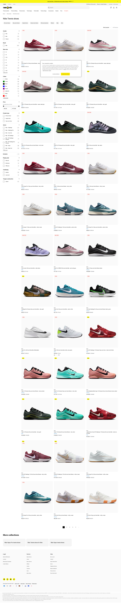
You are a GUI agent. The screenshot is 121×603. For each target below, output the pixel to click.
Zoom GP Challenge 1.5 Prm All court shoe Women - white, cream (67, 474)
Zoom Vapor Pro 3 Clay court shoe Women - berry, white (32, 186)
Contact (51, 559)
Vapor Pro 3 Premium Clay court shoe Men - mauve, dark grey (98, 63)
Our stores (110, 4)
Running (9, 4)
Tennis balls (36, 10)
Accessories (51, 10)
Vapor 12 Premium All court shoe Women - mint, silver (64, 432)
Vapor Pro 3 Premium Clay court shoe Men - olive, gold (64, 104)
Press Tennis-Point (53, 573)
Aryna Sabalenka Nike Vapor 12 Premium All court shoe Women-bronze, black (101, 391)
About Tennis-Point (53, 561)
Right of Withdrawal (6, 556)
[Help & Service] (111, 7)
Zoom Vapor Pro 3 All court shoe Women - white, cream (97, 474)
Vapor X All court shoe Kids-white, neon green (63, 350)
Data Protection (45, 70)
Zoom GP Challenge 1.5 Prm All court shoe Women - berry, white (34, 474)
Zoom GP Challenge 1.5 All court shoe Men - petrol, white (65, 227)
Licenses (4, 559)
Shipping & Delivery (53, 566)
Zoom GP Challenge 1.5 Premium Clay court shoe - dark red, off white (100, 350)
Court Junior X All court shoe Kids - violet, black (30, 268)
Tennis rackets (6, 10)
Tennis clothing (14, 10)
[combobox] (68, 7)
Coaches (28, 568)
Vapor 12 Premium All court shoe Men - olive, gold (31, 432)
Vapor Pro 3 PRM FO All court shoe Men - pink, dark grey (65, 268)
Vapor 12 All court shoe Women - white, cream (95, 186)
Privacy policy (17, 583)
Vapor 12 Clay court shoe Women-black (94, 268)
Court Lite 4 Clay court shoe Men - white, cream (95, 515)
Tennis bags (29, 10)
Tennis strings (43, 10)
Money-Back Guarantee (7, 561)
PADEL (14, 4)
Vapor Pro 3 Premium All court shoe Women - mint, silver (32, 145)
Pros (61, 10)
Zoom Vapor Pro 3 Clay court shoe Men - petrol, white (97, 227)
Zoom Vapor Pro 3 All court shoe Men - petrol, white (31, 515)
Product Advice (53, 570)
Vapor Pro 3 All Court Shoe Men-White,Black (30, 350)
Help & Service (29, 556)
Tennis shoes (22, 10)
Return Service (29, 561)
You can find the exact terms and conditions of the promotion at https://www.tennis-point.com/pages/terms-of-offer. (23, 600)
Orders (28, 559)
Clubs (28, 570)
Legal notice (22, 583)
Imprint (50, 70)
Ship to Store (29, 573)
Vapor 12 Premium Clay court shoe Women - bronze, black (32, 391)
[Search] (48, 7)
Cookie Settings (5, 563)
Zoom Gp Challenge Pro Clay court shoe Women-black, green (98, 309)
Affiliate (28, 563)
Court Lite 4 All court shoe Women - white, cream (63, 515)
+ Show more (5, 72)
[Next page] (79, 527)
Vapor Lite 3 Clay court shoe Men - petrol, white (63, 309)
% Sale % (66, 10)
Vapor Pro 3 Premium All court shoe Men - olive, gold (64, 145)
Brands (57, 10)
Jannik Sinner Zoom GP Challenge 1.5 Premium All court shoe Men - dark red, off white (101, 433)
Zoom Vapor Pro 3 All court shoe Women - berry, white (32, 63)
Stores (51, 563)
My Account (52, 556)
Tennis (4, 4)
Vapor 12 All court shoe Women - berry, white (63, 186)
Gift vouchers (115, 4)
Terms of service (28, 583)
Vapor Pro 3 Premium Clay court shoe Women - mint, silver (65, 391)
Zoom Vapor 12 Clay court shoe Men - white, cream (31, 227)
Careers (28, 566)
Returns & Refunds (53, 568)
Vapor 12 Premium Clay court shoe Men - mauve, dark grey (32, 104)
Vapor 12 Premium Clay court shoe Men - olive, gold (96, 104)
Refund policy (34, 583)
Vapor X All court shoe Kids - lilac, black (94, 145)
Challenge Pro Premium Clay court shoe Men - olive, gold (32, 309)
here (65, 69)
